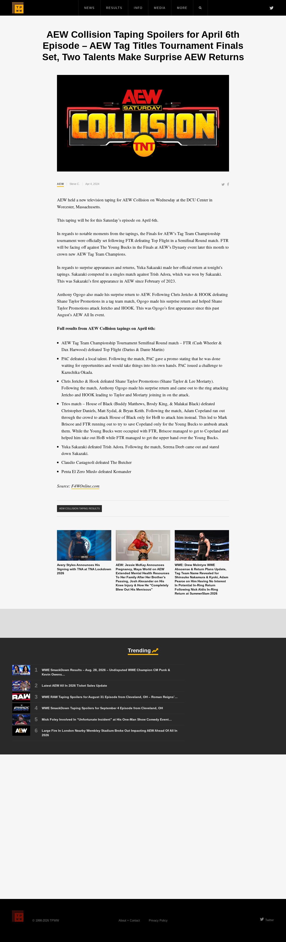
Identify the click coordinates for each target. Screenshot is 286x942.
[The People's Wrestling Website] (17, 7)
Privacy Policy (158, 920)
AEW (60, 184)
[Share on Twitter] (223, 185)
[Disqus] (143, 826)
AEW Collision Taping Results (79, 508)
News (89, 8)
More (182, 8)
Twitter (269, 920)
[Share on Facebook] (228, 185)
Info (138, 8)
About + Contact (129, 920)
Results (114, 8)
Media (160, 8)
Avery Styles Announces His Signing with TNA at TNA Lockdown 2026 (84, 569)
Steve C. (74, 184)
